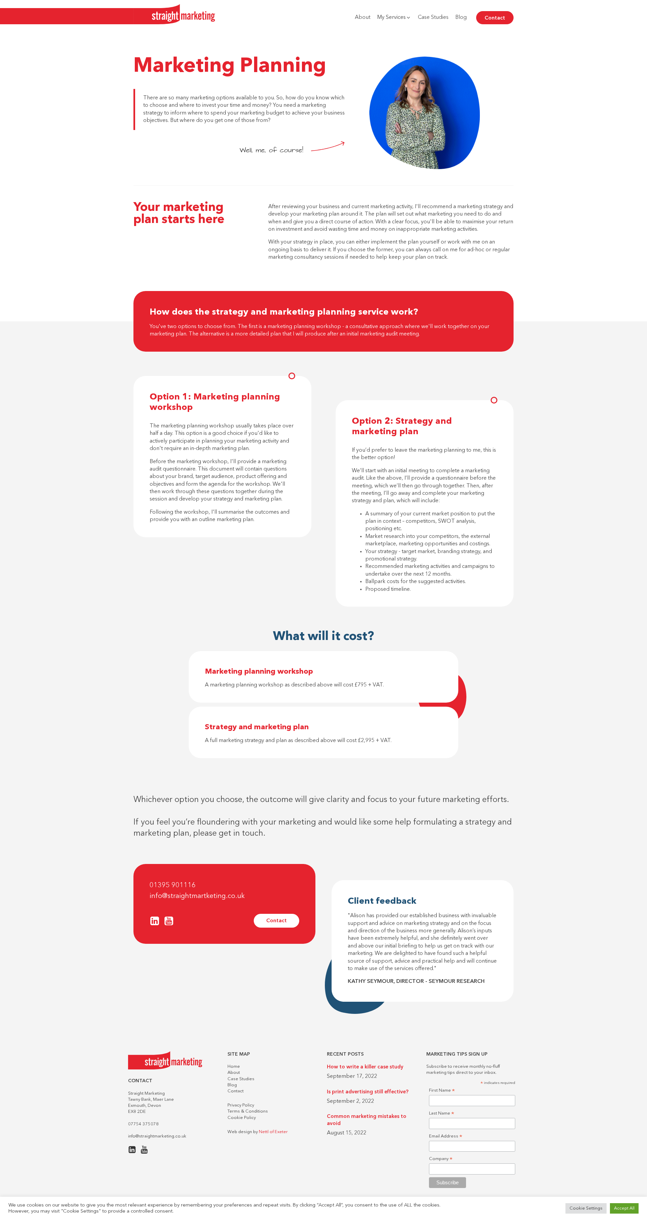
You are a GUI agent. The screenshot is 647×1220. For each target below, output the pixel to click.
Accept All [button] (624, 1208)
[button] (394, 17)
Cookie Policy (241, 1118)
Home (233, 1066)
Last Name (441, 1114)
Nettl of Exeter (273, 1132)
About (233, 1072)
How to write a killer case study (365, 1067)
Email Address (445, 1137)
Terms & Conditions (247, 1111)
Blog (232, 1085)
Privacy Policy (240, 1105)
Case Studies (240, 1079)
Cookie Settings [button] (586, 1208)
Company (441, 1159)
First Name (442, 1091)
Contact (495, 18)
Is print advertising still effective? (367, 1092)
